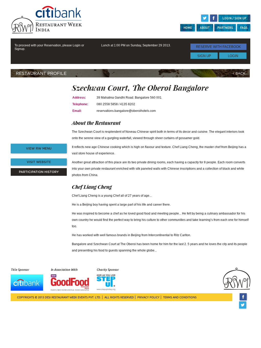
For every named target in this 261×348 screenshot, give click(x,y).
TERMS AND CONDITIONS (180, 297)
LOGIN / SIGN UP (234, 18)
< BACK (238, 73)
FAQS (243, 28)
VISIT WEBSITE (39, 162)
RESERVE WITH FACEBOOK (218, 47)
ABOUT (205, 28)
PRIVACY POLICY (148, 297)
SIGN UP (204, 56)
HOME (188, 28)
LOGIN (233, 56)
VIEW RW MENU (38, 148)
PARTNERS (225, 28)
